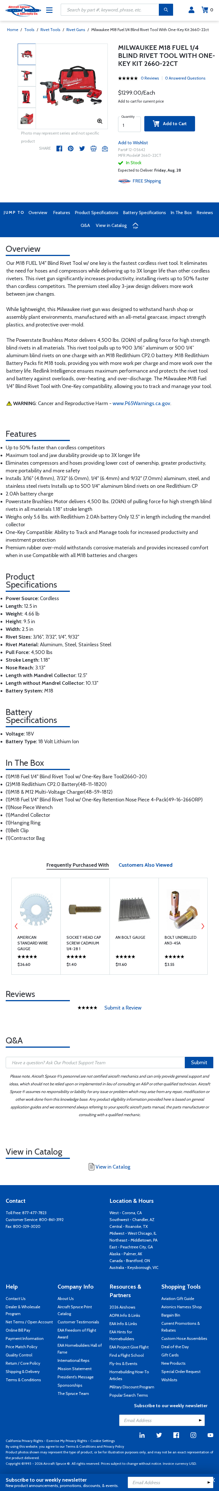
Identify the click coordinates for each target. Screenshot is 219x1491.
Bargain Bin (170, 1315)
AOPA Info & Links (125, 1315)
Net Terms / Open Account (29, 1322)
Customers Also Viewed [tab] (146, 865)
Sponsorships (70, 1385)
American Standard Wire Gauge (32, 943)
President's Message (76, 1377)
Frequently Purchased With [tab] (77, 865)
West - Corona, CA (126, 1212)
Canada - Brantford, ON (130, 1260)
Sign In (191, 10)
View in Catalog (111, 225)
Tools (29, 29)
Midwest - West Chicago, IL (133, 1233)
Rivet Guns (75, 29)
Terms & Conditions (23, 1379)
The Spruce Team (73, 1393)
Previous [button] (16, 926)
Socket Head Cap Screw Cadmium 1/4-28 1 (83, 943)
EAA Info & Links (123, 1323)
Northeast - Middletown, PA (133, 1240)
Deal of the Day (175, 1346)
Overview (38, 212)
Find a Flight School (127, 1355)
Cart (211, 10)
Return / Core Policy (23, 1363)
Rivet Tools (50, 29)
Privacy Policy (114, 1446)
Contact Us (16, 1298)
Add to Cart (173, 123)
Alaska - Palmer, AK (126, 1253)
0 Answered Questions (185, 78)
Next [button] (203, 926)
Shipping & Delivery (23, 1371)
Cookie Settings (102, 1441)
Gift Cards (170, 1355)
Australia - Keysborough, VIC (134, 1267)
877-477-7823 (34, 1212)
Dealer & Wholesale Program (23, 1310)
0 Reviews (150, 78)
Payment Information (25, 1338)
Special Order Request (180, 1371)
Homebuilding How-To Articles (129, 1375)
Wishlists (169, 1379)
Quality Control (19, 1355)
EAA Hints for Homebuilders (122, 1335)
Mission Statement (75, 1368)
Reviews (204, 212)
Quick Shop (36, 965)
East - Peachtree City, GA (131, 1247)
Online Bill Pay (18, 1330)
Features (61, 212)
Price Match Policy (21, 1346)
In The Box (181, 212)
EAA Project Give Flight (129, 1347)
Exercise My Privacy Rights (66, 1441)
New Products (173, 1363)
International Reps (74, 1360)
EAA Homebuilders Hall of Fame (80, 1349)
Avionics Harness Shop (181, 1306)
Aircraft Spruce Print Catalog (75, 1310)
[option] (72, 86)
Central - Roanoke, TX (129, 1226)
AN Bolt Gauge (130, 937)
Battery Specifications (144, 212)
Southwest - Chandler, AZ (132, 1219)
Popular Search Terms (129, 1395)
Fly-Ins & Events (123, 1363)
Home (12, 29)
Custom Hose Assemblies (184, 1338)
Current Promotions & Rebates (180, 1327)
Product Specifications (96, 212)
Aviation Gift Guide (177, 1298)
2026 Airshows (122, 1307)
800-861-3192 (51, 1219)
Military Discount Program (132, 1387)
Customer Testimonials (78, 1322)
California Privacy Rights (24, 1441)
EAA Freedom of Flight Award (77, 1334)
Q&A (85, 225)
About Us (66, 1298)
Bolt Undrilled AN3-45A (180, 940)
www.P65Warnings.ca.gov (141, 403)
